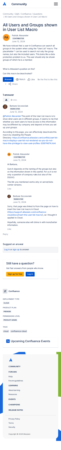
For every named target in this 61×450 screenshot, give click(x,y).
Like (9, 188)
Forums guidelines (16, 381)
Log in (7, 249)
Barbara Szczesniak (19, 106)
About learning (14, 390)
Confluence (26, 14)
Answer (8, 79)
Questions (37, 14)
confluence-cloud (19, 331)
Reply (5, 234)
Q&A (17, 14)
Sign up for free (15, 274)
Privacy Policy (14, 419)
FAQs (11, 376)
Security (12, 427)
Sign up (16, 249)
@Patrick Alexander (12, 116)
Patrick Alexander (20, 35)
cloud (6, 331)
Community (19, 4)
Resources (13, 394)
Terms (11, 423)
